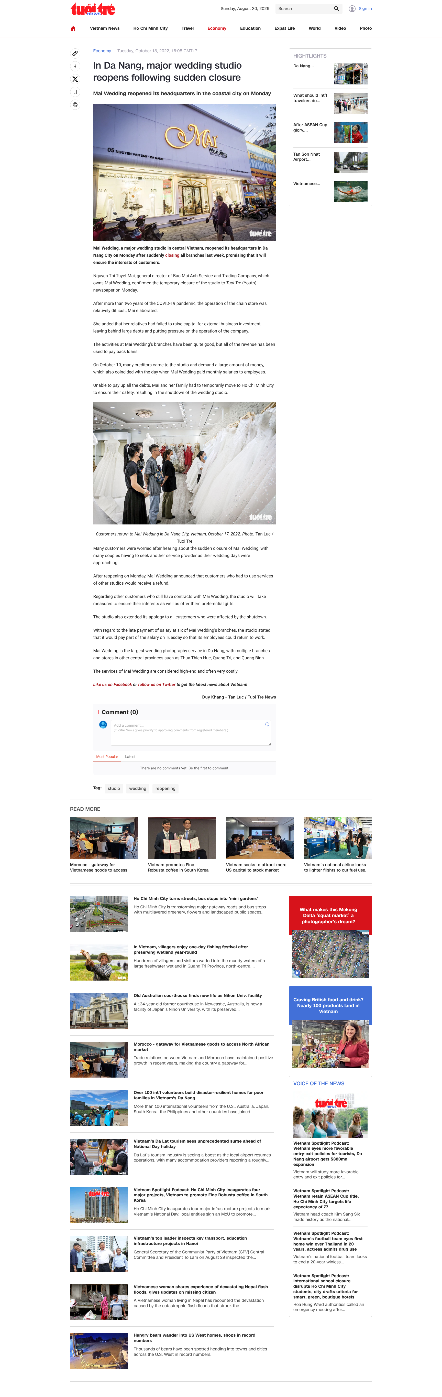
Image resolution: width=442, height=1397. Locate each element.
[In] (75, 105)
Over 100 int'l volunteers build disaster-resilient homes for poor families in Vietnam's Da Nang (198, 1095)
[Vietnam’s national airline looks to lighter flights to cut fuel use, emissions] (338, 838)
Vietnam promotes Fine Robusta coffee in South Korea (178, 867)
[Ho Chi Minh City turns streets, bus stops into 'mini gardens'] (99, 914)
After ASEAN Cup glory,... (310, 127)
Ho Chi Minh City (151, 28)
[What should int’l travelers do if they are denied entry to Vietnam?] (351, 103)
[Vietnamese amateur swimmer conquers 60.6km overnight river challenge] (351, 191)
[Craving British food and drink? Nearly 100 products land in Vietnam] (330, 1044)
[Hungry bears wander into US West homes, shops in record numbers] (99, 1351)
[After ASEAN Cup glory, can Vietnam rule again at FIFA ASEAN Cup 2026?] (351, 132)
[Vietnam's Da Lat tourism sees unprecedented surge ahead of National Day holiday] (99, 1157)
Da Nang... (303, 66)
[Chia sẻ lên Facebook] (75, 66)
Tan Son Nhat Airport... (306, 157)
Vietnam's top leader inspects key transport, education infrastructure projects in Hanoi (190, 1241)
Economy (217, 28)
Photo (366, 28)
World (315, 28)
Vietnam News (104, 28)
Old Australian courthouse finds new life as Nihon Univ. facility (198, 995)
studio (114, 788)
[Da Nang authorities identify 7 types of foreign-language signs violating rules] (351, 73)
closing (172, 255)
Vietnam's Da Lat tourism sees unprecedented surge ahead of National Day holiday (197, 1144)
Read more (85, 809)
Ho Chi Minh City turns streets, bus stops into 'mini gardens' (196, 898)
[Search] (336, 8)
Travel (188, 28)
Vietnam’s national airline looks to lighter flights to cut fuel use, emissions (335, 867)
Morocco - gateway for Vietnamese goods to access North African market (98, 867)
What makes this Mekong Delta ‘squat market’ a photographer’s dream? (328, 916)
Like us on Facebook (112, 684)
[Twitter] (75, 79)
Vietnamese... (306, 184)
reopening (165, 788)
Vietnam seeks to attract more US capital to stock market (256, 867)
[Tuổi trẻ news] (92, 8)
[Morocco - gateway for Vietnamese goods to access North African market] (104, 838)
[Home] (73, 28)
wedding (137, 788)
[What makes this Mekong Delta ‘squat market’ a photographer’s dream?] (330, 954)
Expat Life (285, 28)
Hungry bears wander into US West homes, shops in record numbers (194, 1338)
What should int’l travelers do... (310, 98)
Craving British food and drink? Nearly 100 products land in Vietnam (328, 1006)
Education (250, 28)
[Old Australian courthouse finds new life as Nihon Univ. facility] (99, 1011)
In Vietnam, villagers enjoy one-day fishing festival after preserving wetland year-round (191, 949)
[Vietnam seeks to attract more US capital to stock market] (260, 838)
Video (340, 28)
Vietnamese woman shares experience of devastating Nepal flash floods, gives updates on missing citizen (201, 1289)
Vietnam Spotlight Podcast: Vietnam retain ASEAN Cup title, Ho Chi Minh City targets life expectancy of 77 (326, 1199)
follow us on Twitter (156, 684)
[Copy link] (75, 53)
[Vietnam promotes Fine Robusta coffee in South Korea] (182, 838)
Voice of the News (318, 1083)
